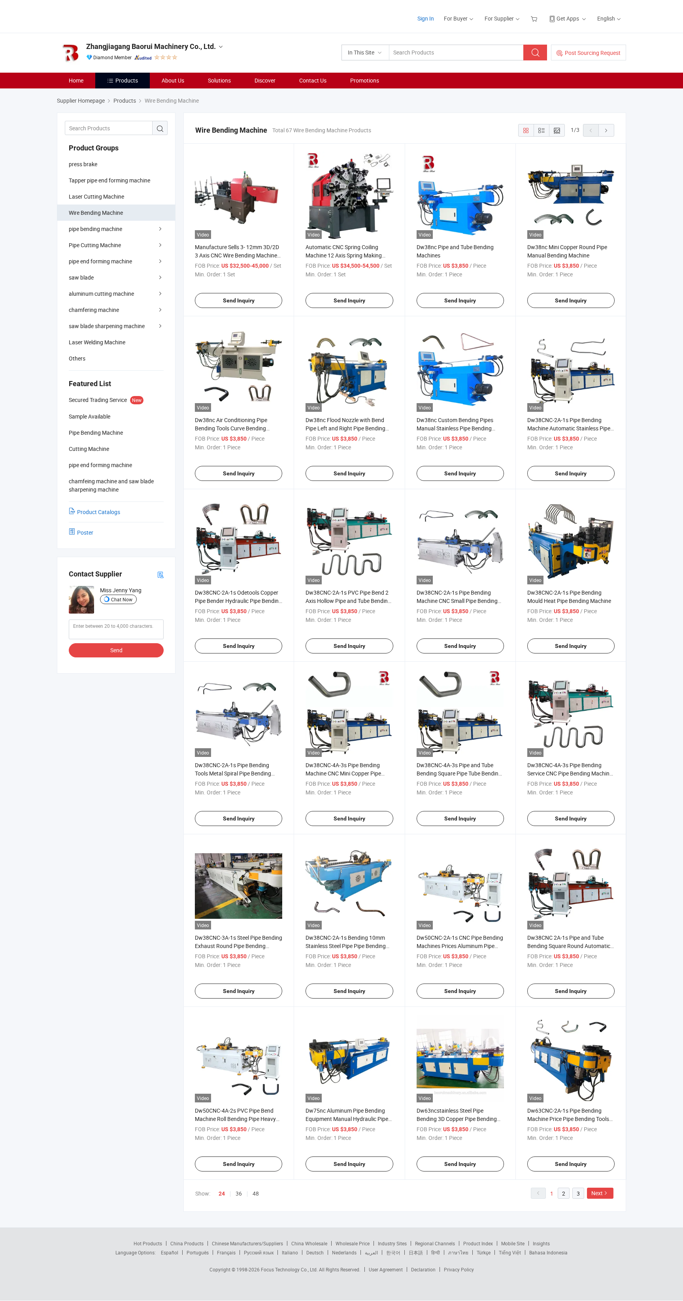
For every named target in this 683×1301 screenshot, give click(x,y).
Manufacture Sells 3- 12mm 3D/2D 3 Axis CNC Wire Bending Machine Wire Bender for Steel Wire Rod (237, 255)
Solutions (219, 80)
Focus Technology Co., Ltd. (290, 1269)
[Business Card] (160, 574)
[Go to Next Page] (606, 130)
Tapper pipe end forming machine (109, 180)
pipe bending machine (95, 229)
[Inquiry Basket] (535, 18)
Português (198, 1252)
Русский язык (259, 1252)
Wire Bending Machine (96, 212)
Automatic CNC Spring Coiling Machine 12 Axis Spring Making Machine (344, 255)
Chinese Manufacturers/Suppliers (247, 1243)
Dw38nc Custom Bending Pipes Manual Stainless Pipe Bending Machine (455, 428)
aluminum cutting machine (101, 293)
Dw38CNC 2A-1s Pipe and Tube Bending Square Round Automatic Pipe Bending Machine (568, 946)
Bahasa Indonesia (548, 1252)
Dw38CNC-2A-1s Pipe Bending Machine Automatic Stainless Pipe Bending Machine (568, 428)
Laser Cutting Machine (96, 196)
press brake (83, 164)
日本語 (416, 1252)
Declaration (423, 1269)
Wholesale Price (353, 1243)
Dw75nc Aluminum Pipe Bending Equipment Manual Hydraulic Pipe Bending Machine (347, 1119)
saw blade (81, 277)
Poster (85, 532)
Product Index (478, 1243)
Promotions (364, 80)
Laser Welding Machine (97, 342)
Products (126, 80)
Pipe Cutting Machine (95, 245)
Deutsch (315, 1252)
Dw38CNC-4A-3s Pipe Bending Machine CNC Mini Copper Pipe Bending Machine (343, 773)
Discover (265, 80)
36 (239, 1193)
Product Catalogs (98, 512)
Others (77, 358)
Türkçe (484, 1252)
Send (116, 650)
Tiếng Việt (510, 1252)
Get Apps (567, 18)
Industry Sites (392, 1243)
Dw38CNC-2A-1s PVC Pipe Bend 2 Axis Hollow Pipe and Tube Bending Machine (348, 601)
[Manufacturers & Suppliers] (107, 15)
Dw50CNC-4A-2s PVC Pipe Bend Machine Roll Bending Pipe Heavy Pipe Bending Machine (235, 1119)
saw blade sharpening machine (107, 326)
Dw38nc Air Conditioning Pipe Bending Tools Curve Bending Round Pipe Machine (231, 428)
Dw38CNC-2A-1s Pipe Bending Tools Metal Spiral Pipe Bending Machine (233, 773)
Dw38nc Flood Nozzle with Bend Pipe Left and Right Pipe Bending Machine (345, 428)
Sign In (425, 18)
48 (256, 1193)
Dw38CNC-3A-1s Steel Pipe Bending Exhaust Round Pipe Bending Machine (238, 946)
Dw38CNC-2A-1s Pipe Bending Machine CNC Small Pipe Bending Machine (457, 601)
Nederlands (344, 1252)
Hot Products (148, 1243)
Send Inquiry (239, 300)
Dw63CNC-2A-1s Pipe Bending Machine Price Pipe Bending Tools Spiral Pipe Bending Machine (568, 1119)
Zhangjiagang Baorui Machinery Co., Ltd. (151, 46)
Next (597, 1193)
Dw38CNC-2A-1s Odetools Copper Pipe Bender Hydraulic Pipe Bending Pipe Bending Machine (238, 601)
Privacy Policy (459, 1269)
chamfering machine (94, 310)
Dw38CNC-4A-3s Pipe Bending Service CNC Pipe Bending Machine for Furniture (569, 773)
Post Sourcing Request (593, 52)
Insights (541, 1243)
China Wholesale (309, 1243)
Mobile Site (513, 1243)
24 (222, 1193)
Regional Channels (435, 1243)
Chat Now (121, 599)
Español (169, 1252)
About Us (173, 80)
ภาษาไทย (458, 1252)
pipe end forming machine (100, 261)
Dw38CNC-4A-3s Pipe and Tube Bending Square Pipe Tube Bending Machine (459, 773)
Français (226, 1252)
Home (76, 80)
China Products (187, 1243)
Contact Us (312, 80)
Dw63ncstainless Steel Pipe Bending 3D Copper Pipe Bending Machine (457, 1119)
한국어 (393, 1252)
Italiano (290, 1252)
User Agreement (386, 1269)
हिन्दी (435, 1252)
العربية (371, 1252)
